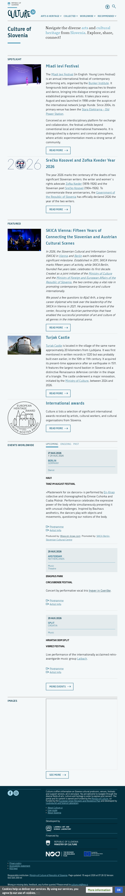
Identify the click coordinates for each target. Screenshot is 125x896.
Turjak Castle (58, 337)
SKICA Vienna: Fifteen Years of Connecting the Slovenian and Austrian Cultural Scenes (81, 236)
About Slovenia (54, 813)
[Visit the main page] (22, 10)
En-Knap (109, 492)
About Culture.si (55, 808)
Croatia (52, 625)
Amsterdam (55, 556)
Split (51, 623)
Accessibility (107, 7)
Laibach (82, 658)
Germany (53, 463)
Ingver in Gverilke (100, 590)
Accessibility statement (19, 866)
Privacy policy (15, 863)
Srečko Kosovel (74, 188)
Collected (70, 16)
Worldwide (86, 16)
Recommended (106, 16)
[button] (99, 890)
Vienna (63, 256)
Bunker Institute (99, 83)
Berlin (78, 256)
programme (57, 526)
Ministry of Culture (100, 273)
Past (76, 444)
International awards (65, 403)
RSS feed (13, 868)
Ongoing (65, 444)
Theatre (52, 568)
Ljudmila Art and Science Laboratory (62, 803)
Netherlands (56, 559)
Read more (56, 150)
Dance (51, 470)
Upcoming (52, 444)
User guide (52, 810)
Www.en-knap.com (70, 536)
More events (57, 686)
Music (51, 566)
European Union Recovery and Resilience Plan (79, 801)
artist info (55, 530)
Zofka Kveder (74, 183)
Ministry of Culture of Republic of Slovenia (48, 875)
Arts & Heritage (50, 16)
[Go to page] (114, 6)
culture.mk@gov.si (79, 884)
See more (55, 774)
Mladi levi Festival (62, 66)
